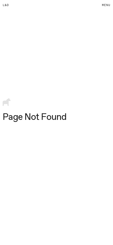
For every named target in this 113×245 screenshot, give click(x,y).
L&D (6, 5)
